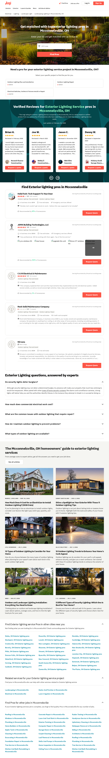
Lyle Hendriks (10, 547)
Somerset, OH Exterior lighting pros (85, 662)
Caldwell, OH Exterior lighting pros (18, 667)
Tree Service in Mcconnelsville (16, 745)
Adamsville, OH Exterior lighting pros (86, 644)
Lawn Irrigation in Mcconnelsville (51, 694)
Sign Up (98, 3)
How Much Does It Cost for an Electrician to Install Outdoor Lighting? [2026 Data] (28, 503)
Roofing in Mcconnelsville (15, 714)
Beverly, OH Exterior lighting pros (18, 647)
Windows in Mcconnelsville (15, 718)
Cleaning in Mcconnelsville (15, 734)
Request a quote (14, 167)
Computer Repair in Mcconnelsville (52, 726)
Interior (8, 8)
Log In (87, 3)
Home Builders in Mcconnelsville (17, 726)
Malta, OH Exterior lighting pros (17, 636)
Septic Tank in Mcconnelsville (16, 730)
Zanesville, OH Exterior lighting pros (52, 669)
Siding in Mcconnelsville (81, 730)
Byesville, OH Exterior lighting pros (52, 655)
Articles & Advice (44, 8)
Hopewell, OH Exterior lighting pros (85, 658)
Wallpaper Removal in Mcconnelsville (86, 726)
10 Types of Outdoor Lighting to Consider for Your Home (27, 552)
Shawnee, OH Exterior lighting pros (52, 647)
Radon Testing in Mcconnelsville (84, 714)
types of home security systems (54, 390)
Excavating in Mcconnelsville (16, 737)
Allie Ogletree (61, 547)
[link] (7, 162)
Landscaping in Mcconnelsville (17, 690)
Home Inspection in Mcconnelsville (52, 745)
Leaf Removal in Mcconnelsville (51, 737)
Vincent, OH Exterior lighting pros (51, 651)
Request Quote (92, 213)
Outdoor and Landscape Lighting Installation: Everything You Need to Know (26, 603)
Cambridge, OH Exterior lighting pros (86, 640)
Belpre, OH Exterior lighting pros (84, 665)
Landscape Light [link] (26, 14)
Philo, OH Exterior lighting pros (17, 651)
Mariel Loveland (11, 498)
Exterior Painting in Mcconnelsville (52, 722)
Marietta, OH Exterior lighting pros (85, 636)
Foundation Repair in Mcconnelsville (19, 741)
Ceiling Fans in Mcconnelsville (50, 749)
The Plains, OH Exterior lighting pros (86, 669)
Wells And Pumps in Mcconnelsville (52, 741)
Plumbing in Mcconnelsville (15, 722)
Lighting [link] (16, 14)
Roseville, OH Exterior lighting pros (52, 636)
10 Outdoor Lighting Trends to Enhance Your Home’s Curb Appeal (80, 552)
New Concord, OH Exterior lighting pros (54, 659)
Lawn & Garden (26, 8)
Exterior (15, 8)
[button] (26, 248)
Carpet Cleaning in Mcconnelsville (52, 734)
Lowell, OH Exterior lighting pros (51, 640)
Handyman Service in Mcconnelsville (86, 718)
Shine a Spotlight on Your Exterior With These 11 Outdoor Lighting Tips (78, 503)
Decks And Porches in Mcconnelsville (53, 690)
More (34, 8)
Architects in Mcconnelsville (83, 734)
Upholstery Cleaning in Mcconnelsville (86, 722)
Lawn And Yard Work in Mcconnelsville (53, 718)
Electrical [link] (8, 14)
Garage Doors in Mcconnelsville (51, 730)
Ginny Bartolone (62, 498)
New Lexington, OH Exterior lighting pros (54, 644)
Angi (7, 598)
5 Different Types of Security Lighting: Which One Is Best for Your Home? (79, 603)
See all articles (14, 462)
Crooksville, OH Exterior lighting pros (19, 644)
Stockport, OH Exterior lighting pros (18, 640)
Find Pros (54, 54)
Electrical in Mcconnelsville (15, 694)
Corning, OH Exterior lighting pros (18, 663)
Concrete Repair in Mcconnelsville (52, 714)
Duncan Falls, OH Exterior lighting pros (20, 655)
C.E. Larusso (60, 598)
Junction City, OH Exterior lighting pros (87, 654)
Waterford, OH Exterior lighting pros (19, 659)
